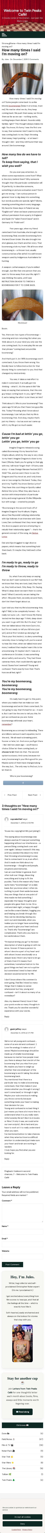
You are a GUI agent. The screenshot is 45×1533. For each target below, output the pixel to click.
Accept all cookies (22, 1517)
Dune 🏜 (5, 1433)
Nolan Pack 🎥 (8, 1451)
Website (5, 1251)
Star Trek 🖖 (7, 1456)
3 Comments (33, 59)
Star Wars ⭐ (8, 1462)
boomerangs (14, 105)
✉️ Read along (22, 1411)
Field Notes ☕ (8, 1439)
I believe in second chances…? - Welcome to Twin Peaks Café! (21, 1174)
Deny (22, 1524)
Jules (7, 59)
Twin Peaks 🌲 (8, 1480)
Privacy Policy (27, 1530)
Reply (6, 1016)
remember (6, 724)
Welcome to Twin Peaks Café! (22, 12)
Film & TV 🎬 (7, 1445)
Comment (7, 1200)
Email (5, 1238)
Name (5, 1226)
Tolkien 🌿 (6, 1474)
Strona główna (8, 43)
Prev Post (12, 795)
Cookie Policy (16, 1530)
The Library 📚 (8, 1468)
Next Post (32, 795)
